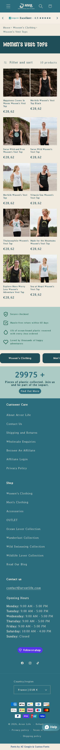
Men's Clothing (17, 502)
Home (6, 27)
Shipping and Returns (21, 432)
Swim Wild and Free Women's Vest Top (14, 150)
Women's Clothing (24, 27)
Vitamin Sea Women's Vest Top (42, 196)
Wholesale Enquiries (21, 441)
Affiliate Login (17, 459)
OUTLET (12, 520)
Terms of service (42, 730)
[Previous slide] (3, 18)
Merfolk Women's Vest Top (15, 196)
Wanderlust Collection (22, 537)
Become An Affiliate (20, 450)
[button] (8, 6)
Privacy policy (20, 730)
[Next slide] (57, 18)
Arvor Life (25, 724)
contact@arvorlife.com (23, 588)
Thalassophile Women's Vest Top (16, 242)
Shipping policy (32, 736)
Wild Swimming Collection (25, 546)
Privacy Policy (16, 468)
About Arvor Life (18, 415)
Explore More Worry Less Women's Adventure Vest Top (14, 289)
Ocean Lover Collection (23, 529)
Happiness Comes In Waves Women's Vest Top (14, 103)
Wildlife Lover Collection (25, 555)
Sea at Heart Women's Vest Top (42, 288)
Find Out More (30, 391)
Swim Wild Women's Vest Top (41, 150)
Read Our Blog (16, 564)
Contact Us (14, 424)
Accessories (15, 511)
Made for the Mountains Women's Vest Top (43, 242)
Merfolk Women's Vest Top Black (42, 102)
